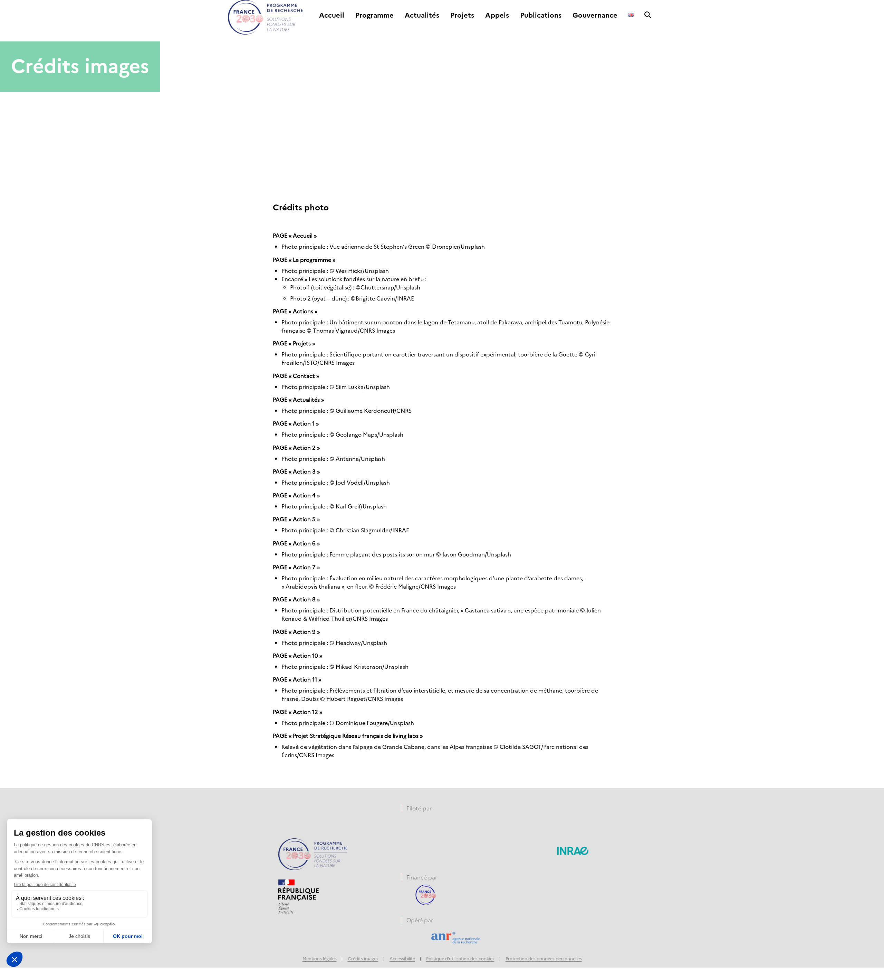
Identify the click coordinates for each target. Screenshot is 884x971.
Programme (374, 15)
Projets (462, 15)
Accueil (331, 15)
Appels (497, 15)
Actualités (422, 15)
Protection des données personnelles (544, 958)
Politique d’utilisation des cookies (460, 958)
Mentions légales (319, 958)
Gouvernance (595, 15)
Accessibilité (402, 958)
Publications (540, 15)
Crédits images (363, 958)
